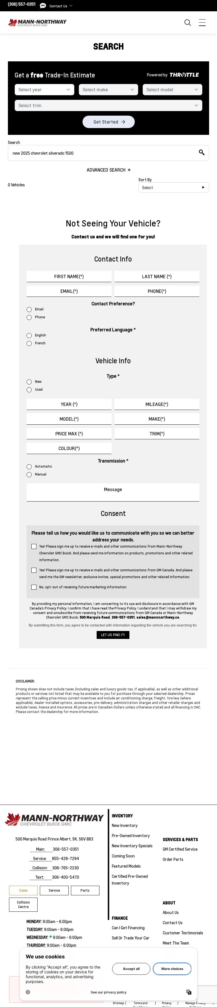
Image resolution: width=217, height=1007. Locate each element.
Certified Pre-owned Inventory (130, 879)
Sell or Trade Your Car (130, 937)
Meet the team (176, 942)
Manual (40, 474)
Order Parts (173, 859)
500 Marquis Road (31, 838)
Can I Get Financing (128, 927)
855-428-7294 (65, 858)
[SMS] (43, 6)
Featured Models (126, 865)
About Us (171, 912)
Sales (23, 890)
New (38, 381)
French (40, 343)
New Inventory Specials (132, 845)
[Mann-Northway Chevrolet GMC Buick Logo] (37, 22)
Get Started (106, 122)
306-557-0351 (66, 849)
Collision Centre (23, 904)
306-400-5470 (65, 876)
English (40, 335)
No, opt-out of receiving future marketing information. (83, 587)
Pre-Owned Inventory (131, 835)
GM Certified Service (180, 849)
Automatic (43, 466)
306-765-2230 (65, 867)
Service (54, 890)
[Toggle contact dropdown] (71, 5)
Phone (40, 317)
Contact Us (173, 922)
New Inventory (125, 825)
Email (39, 309)
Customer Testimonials (183, 932)
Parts (85, 890)
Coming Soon (123, 855)
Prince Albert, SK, (63, 838)
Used (39, 389)
